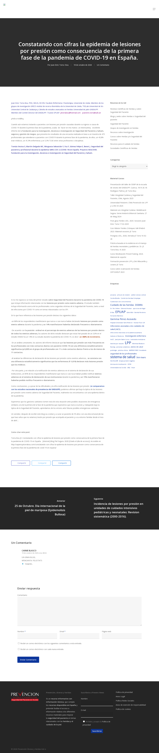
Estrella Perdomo (140, 312)
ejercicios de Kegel (139, 308)
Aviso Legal (120, 696)
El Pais (112, 312)
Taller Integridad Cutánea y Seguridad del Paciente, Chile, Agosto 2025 (126, 197)
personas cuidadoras (123, 347)
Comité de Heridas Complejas (130, 298)
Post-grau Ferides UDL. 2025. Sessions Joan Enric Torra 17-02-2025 (128, 222)
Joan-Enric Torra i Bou (60, 65)
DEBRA (139, 304)
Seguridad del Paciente (119, 124)
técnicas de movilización (118, 364)
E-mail (83, 710)
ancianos (113, 295)
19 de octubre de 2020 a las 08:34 (34, 553)
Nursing (112, 347)
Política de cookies (123, 709)
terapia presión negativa (127, 361)
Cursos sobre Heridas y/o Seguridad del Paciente (126, 138)
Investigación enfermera (135, 336)
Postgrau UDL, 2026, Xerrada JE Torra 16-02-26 (128, 237)
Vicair (133, 367)
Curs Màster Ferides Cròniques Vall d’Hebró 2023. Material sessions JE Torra (127, 230)
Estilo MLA (130, 312)
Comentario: (22, 595)
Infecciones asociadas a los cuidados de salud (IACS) (127, 327)
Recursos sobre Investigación (122, 132)
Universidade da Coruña (118, 367)
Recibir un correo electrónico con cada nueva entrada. (42, 649)
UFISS (129, 364)
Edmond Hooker (126, 308)
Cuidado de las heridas (122, 304)
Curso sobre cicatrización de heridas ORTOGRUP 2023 (124, 270)
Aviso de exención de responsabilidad (131, 705)
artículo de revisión (123, 295)
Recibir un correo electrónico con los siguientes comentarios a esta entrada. (51, 643)
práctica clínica (123, 350)
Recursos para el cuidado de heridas (124, 144)
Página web (106, 631)
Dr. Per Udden (115, 308)
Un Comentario (103, 65)
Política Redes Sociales (125, 700)
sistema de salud (122, 357)
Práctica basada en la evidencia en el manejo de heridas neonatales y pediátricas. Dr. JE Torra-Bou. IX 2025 (128, 246)
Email (62, 631)
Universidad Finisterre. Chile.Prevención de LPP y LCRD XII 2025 (129, 204)
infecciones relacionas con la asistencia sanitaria (126, 332)
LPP (128, 342)
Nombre (21, 631)
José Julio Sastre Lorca (122, 339)
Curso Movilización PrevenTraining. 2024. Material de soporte (126, 255)
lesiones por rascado (117, 343)
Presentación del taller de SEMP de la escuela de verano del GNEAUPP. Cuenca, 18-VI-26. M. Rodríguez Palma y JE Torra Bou (128, 187)
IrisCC (112, 339)
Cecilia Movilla (115, 298)
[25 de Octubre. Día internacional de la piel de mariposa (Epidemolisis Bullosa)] (40, 508)
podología (113, 350)
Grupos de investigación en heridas (124, 128)
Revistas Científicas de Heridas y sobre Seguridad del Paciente (125, 110)
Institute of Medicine (117, 336)
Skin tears (141, 357)
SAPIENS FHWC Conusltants (137, 350)
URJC (128, 367)
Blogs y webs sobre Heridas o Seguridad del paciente (128, 118)
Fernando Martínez (116, 316)
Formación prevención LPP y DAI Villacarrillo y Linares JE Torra (128, 263)
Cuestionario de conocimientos (120, 301)
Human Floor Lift (139, 323)
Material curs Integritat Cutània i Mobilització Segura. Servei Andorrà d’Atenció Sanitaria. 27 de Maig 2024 (128, 213)
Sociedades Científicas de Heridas (123, 148)
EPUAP (120, 311)
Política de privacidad (124, 692)
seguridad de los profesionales (123, 353)
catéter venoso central (138, 295)
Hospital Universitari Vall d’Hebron (121, 323)
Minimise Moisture (138, 343)
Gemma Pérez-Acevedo (123, 319)
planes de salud (137, 347)
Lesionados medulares (137, 339)
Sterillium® (114, 361)
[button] (154, 9)
